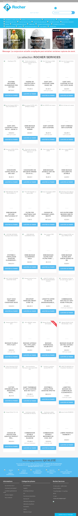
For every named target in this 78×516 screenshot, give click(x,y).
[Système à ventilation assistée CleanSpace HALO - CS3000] (11, 241)
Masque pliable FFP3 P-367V (11, 344)
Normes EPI (26, 498)
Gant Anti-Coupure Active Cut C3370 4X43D (66, 83)
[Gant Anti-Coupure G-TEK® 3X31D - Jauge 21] (11, 112)
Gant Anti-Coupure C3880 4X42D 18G (48, 83)
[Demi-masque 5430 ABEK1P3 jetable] (66, 156)
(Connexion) (63, 5)
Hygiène (25, 488)
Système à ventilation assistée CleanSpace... (11, 257)
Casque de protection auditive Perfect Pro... (11, 435)
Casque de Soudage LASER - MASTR (48, 214)
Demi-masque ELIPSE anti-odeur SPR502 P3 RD (66, 257)
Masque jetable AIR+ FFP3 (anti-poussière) (29, 345)
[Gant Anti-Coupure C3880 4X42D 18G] (48, 67)
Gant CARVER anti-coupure (48, 127)
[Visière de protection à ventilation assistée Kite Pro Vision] (29, 67)
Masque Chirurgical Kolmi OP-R (48, 345)
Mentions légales (9, 494)
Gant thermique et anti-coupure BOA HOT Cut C (29, 389)
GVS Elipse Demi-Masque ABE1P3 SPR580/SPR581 (66, 214)
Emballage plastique (28, 490)
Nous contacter (8, 497)
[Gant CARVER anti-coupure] (48, 112)
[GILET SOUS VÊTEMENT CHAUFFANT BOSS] (11, 285)
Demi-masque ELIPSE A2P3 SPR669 (30, 127)
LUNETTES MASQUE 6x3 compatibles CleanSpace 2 (66, 389)
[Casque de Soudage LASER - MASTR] (48, 198)
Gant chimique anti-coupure (67, 127)
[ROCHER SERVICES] (14, 7)
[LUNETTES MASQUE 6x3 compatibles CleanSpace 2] (66, 373)
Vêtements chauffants (28, 504)
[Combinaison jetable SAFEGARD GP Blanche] (29, 418)
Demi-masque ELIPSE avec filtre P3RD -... (48, 256)
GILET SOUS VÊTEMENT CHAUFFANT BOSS (11, 300)
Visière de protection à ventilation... (29, 83)
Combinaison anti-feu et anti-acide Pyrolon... (66, 300)
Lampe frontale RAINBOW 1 (66, 434)
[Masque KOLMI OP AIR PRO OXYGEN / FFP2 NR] (66, 329)
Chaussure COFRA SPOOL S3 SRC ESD (11, 171)
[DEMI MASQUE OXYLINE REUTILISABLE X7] (11, 198)
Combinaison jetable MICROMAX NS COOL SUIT (48, 435)
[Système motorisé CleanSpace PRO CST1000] (11, 67)
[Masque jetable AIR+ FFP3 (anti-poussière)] (29, 329)
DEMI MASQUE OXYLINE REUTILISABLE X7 (11, 214)
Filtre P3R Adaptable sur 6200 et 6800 (30, 214)
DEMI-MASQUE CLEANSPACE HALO (30, 256)
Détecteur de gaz (27, 512)
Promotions (26, 506)
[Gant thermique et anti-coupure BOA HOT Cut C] (29, 373)
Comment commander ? (23, 1)
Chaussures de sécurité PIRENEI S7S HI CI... (29, 171)
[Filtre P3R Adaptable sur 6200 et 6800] (29, 198)
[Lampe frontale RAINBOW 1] (66, 418)
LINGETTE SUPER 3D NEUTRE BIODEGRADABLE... (48, 300)
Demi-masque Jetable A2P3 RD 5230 (48, 171)
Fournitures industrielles (29, 496)
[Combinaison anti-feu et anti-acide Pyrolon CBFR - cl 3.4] (66, 285)
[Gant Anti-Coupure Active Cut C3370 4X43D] (66, 67)
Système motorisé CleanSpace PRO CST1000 (11, 84)
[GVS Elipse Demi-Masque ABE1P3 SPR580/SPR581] (66, 198)
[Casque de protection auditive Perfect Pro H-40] (11, 418)
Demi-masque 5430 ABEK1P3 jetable (67, 171)
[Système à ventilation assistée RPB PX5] (48, 373)
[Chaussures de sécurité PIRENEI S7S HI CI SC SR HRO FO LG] (29, 156)
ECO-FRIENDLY (27, 485)
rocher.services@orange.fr (59, 498)
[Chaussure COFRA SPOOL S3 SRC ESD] (11, 156)
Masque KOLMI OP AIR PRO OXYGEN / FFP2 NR (67, 345)
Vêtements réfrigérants (29, 501)
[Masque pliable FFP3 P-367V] (11, 329)
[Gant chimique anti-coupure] (66, 112)
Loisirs (25, 509)
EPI (24, 493)
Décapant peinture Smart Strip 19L (29, 300)
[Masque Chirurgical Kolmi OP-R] (48, 329)
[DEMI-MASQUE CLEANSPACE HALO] (29, 241)
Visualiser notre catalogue (15, 13)
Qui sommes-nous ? (8, 1)
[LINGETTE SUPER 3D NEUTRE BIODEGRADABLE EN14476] (48, 285)
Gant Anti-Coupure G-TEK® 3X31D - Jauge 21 (11, 127)
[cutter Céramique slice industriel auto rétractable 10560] (11, 373)
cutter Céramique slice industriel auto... (11, 389)
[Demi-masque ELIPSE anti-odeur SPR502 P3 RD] (66, 241)
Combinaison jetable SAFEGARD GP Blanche (30, 435)
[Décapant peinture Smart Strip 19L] (29, 285)
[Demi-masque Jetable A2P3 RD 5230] (48, 156)
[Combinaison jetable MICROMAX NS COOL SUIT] (48, 418)
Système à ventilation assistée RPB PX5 (48, 389)
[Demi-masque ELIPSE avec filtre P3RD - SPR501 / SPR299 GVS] (48, 241)
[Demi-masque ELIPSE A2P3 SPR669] (29, 112)
